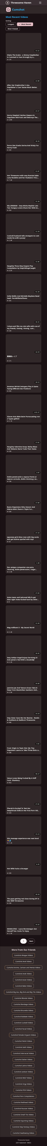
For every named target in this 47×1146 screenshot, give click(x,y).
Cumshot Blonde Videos (23, 998)
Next (31, 941)
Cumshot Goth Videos (23, 1047)
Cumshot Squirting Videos (24, 1121)
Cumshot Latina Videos (23, 1066)
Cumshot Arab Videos (23, 974)
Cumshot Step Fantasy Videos (23, 1127)
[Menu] (40, 2)
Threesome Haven (21, 2)
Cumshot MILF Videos (23, 1078)
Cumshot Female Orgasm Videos (23, 1035)
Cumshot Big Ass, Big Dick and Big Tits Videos (23, 992)
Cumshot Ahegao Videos (23, 955)
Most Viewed (13, 29)
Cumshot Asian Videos (23, 980)
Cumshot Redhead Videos (23, 1102)
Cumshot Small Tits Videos (23, 1115)
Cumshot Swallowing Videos (23, 1133)
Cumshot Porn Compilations (23, 1096)
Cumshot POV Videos (23, 1090)
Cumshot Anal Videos (23, 961)
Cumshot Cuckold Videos (23, 1023)
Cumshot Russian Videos (23, 1108)
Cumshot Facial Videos (23, 1029)
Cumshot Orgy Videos (23, 1084)
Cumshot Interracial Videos (23, 1053)
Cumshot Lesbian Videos (23, 1072)
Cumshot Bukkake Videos (23, 1016)
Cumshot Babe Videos (23, 986)
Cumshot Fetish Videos (23, 1041)
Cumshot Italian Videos (23, 1059)
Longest (11, 24)
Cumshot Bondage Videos (23, 1004)
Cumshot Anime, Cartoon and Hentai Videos (23, 967)
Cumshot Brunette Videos (23, 1010)
